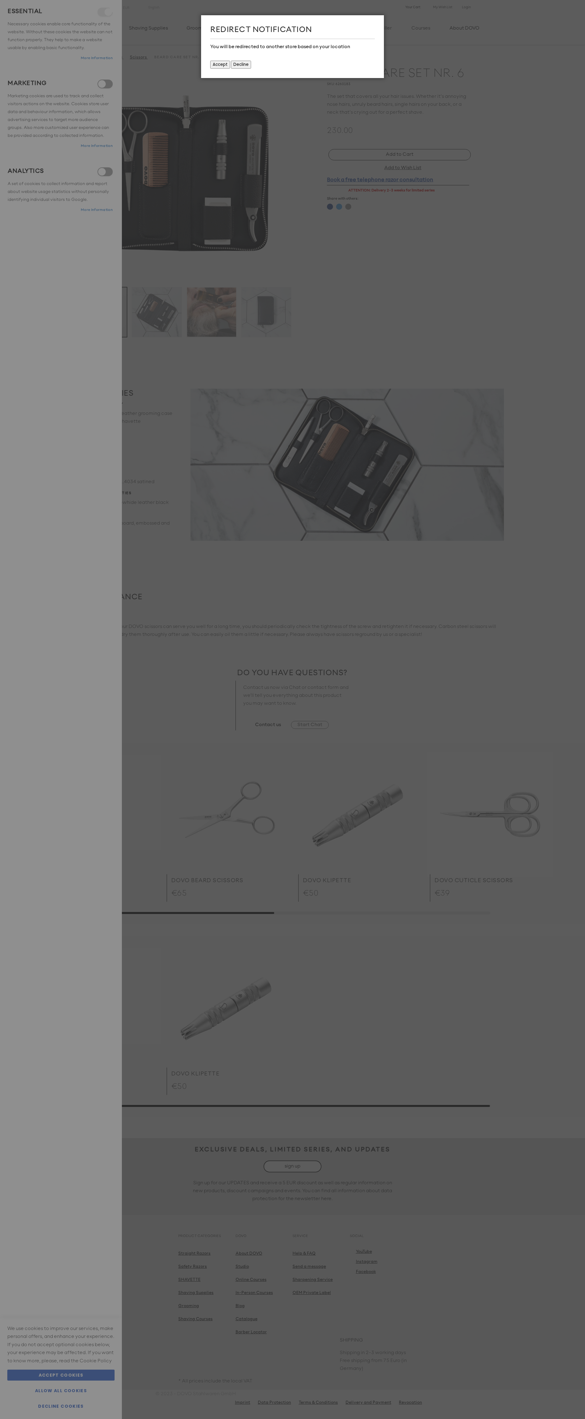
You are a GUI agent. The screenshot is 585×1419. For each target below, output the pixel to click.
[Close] (378, 21)
